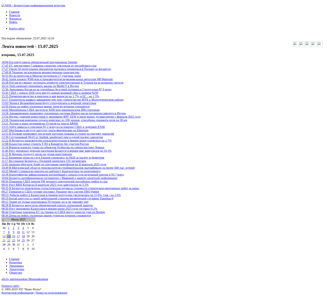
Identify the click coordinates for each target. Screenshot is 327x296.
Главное (14, 259)
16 (13, 236)
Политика (15, 262)
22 (8, 240)
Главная (14, 11)
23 (13, 240)
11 (23, 232)
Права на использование (51, 292)
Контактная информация (17, 292)
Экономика (16, 265)
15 (8, 236)
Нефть (13, 22)
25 (23, 240)
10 (18, 232)
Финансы (15, 18)
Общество (15, 272)
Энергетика (16, 269)
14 (3, 236)
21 (3, 240)
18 (23, 236)
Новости (14, 15)
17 (18, 236)
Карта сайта (16, 28)
